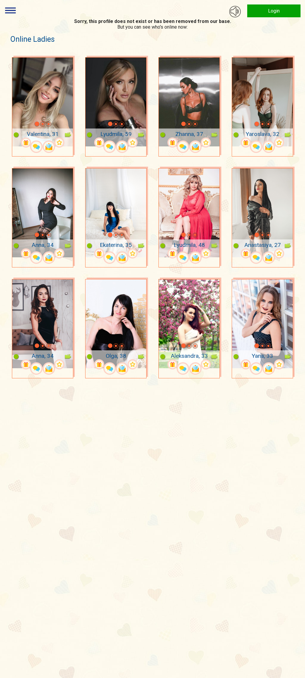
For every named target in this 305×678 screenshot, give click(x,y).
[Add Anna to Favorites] (59, 253)
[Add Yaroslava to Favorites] (279, 142)
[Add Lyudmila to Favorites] (132, 142)
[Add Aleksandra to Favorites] (206, 364)
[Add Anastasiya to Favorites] (279, 253)
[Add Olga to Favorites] (132, 364)
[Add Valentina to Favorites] (59, 142)
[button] (29, 124)
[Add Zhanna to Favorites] (206, 142)
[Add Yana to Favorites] (279, 364)
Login (274, 11)
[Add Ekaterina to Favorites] (132, 253)
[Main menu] (10, 10)
